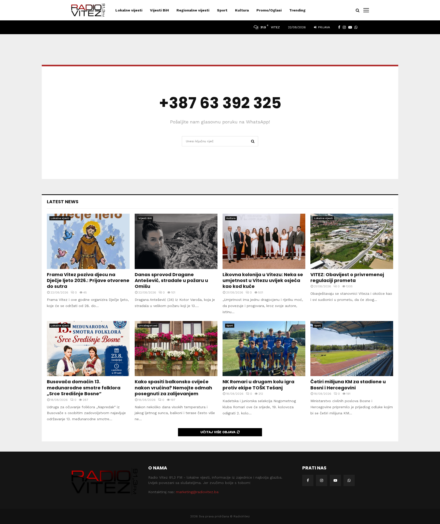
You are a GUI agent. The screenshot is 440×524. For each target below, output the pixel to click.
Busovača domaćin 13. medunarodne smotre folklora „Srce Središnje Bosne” (83, 387)
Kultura (242, 10)
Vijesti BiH (159, 10)
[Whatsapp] (349, 480)
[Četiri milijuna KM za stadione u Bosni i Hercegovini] (351, 348)
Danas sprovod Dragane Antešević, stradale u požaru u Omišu (171, 280)
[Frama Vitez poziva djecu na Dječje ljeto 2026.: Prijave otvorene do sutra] (88, 241)
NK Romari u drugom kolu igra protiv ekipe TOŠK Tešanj (258, 384)
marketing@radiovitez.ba (197, 492)
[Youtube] (335, 480)
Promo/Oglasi (269, 10)
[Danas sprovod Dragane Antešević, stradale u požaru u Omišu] (176, 241)
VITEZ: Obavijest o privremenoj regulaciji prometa (347, 277)
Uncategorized (148, 325)
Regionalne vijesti (192, 10)
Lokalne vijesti (128, 10)
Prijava (323, 27)
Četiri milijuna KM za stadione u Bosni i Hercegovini (348, 384)
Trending (297, 10)
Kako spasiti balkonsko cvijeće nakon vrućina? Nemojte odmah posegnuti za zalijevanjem (173, 387)
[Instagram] (321, 480)
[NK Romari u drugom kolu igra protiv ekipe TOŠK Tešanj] (264, 348)
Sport (222, 10)
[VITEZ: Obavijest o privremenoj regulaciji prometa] (351, 241)
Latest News (62, 201)
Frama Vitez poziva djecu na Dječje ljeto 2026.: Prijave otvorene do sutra (88, 280)
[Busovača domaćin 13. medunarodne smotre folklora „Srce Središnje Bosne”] (88, 348)
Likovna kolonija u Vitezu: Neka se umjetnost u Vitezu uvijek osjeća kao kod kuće (263, 280)
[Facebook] (307, 480)
